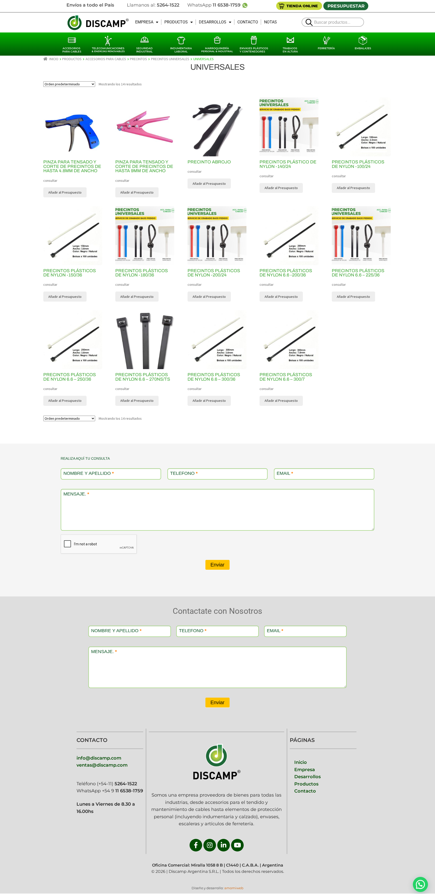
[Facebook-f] (196, 845)
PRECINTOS (138, 59)
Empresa (304, 769)
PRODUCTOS (176, 22)
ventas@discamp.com (102, 765)
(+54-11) (116, 783)
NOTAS (270, 22)
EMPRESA (144, 22)
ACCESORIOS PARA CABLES (106, 59)
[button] (420, 884)
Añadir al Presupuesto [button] (65, 192)
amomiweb (233, 888)
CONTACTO (247, 22)
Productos (306, 783)
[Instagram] (209, 845)
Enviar (217, 564)
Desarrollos (307, 776)
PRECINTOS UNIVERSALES (170, 59)
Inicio (53, 59)
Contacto (305, 791)
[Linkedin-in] (223, 845)
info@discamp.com (99, 758)
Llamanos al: (153, 5)
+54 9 (122, 790)
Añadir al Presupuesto (353, 188)
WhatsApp (214, 5)
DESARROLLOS (212, 22)
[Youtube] (237, 845)
